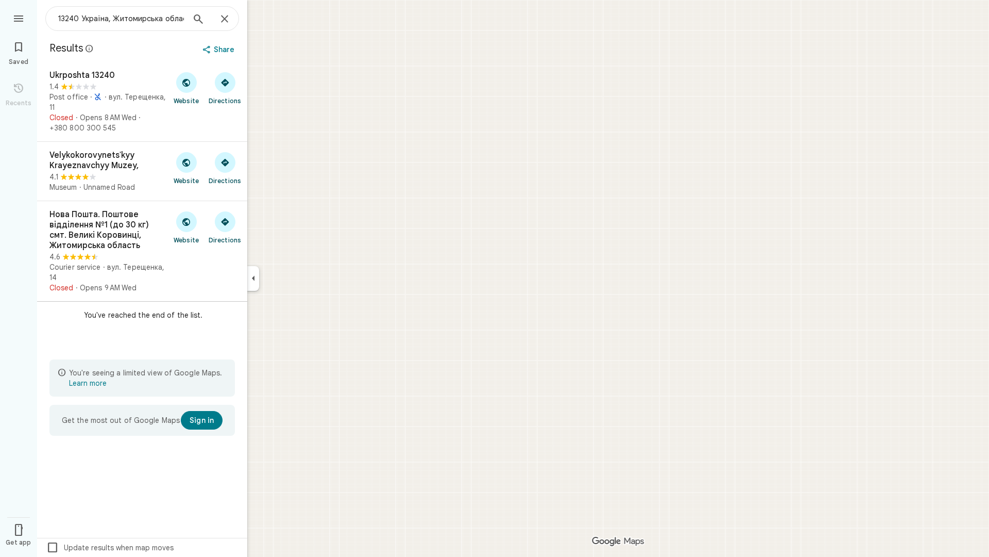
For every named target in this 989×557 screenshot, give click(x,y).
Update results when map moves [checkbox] (110, 548)
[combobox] (121, 18)
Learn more (88, 383)
